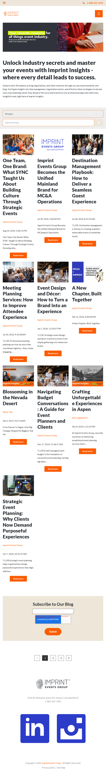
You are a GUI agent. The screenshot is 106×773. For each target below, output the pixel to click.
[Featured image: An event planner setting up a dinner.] (53, 281)
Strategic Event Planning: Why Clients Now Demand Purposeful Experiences (17, 518)
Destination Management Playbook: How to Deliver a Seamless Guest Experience (86, 180)
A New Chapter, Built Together (87, 293)
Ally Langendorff (80, 417)
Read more (18, 255)
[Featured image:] (18, 154)
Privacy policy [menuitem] (48, 767)
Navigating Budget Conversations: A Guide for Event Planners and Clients (52, 409)
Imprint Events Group (12, 222)
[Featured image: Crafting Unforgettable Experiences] (87, 385)
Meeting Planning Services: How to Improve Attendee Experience (18, 302)
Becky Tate (8, 412)
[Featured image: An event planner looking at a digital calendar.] (18, 495)
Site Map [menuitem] (61, 767)
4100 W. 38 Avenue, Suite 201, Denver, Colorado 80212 (53, 698)
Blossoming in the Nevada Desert (18, 397)
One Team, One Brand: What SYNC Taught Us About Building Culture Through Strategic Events (15, 186)
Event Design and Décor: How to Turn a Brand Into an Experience (52, 299)
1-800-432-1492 (95, 3)
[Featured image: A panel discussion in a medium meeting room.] (18, 281)
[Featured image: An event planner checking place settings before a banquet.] (53, 385)
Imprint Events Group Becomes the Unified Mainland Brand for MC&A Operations (52, 180)
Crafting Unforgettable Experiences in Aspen (87, 400)
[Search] (98, 122)
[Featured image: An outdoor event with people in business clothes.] (87, 154)
